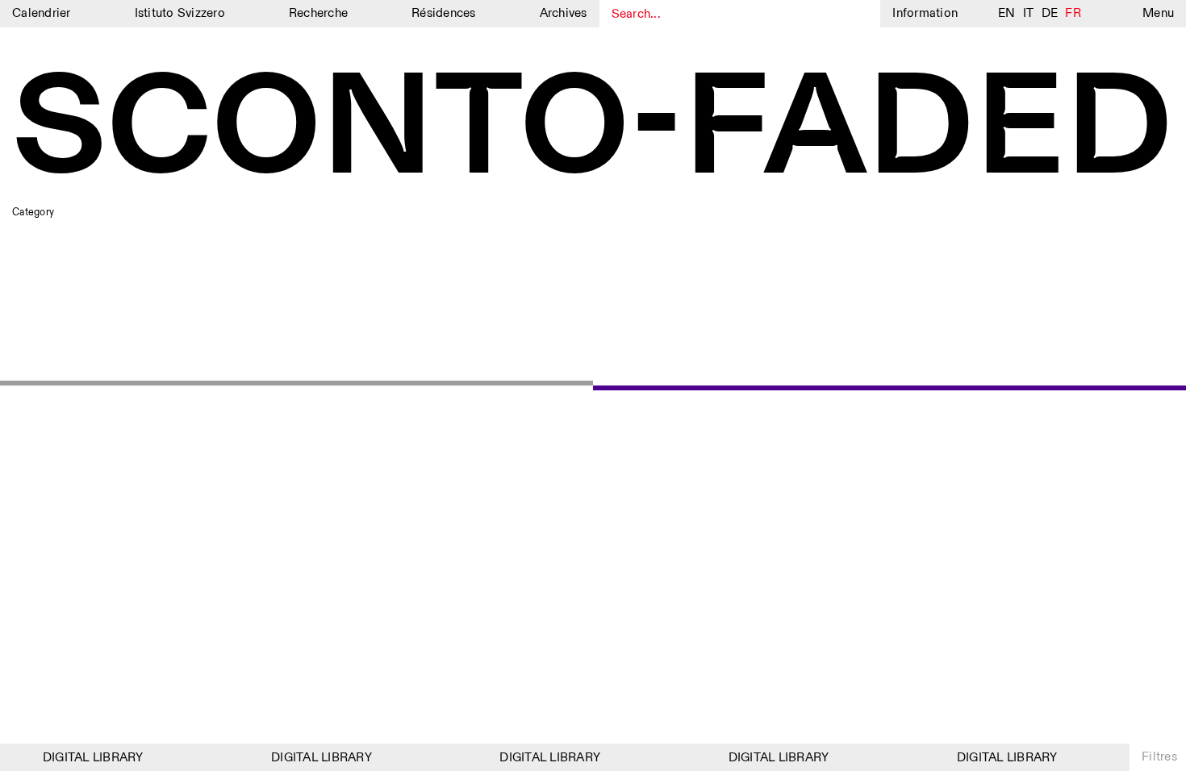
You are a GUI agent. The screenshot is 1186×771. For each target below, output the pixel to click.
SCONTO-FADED (592, 131)
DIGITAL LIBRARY (89, 757)
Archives (563, 13)
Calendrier (41, 13)
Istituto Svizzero (180, 13)
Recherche (318, 13)
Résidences (443, 13)
